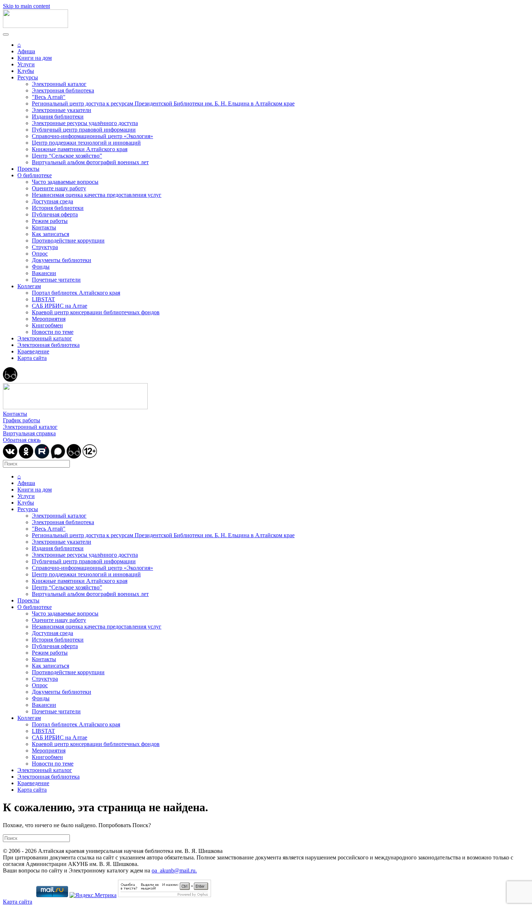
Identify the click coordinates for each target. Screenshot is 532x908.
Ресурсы (27, 77)
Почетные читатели (56, 280)
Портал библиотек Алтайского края (76, 293)
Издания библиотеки (58, 116)
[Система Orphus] (164, 895)
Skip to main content (26, 6)
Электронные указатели (61, 110)
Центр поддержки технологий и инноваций (86, 143)
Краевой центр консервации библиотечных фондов (96, 312)
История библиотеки (58, 208)
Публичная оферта (55, 214)
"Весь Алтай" (49, 97)
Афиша (26, 51)
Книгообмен (47, 325)
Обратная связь (22, 440)
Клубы (25, 71)
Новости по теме (52, 332)
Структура (45, 247)
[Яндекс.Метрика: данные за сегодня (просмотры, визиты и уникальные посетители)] (93, 895)
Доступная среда (52, 201)
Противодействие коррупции (68, 240)
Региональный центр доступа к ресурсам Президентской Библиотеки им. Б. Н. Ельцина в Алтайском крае (163, 103)
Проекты (28, 169)
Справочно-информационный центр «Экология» (92, 136)
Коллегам (29, 286)
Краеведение (33, 351)
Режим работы (50, 221)
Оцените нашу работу (59, 188)
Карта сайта (32, 358)
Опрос (40, 253)
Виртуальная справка (29, 433)
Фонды (41, 267)
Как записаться (50, 234)
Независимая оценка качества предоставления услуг (96, 195)
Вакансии (44, 273)
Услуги (26, 64)
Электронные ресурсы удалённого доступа (85, 123)
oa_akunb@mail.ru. (174, 870)
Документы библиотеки (61, 260)
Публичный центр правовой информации (84, 130)
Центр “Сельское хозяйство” (67, 156)
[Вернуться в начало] (35, 26)
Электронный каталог (59, 84)
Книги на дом (34, 58)
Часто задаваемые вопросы (65, 182)
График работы (21, 420)
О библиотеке (34, 175)
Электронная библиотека (63, 90)
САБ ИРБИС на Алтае (59, 306)
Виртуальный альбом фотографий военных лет (90, 162)
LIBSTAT (43, 299)
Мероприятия (49, 319)
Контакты (44, 227)
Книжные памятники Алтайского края (79, 149)
